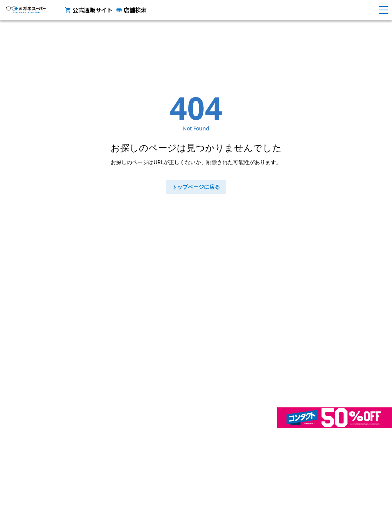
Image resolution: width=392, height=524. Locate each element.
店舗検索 (135, 10)
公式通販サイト (92, 10)
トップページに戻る (196, 186)
